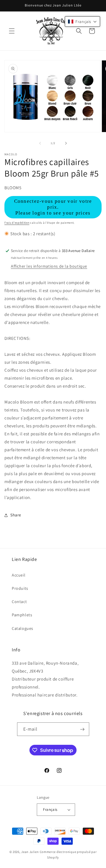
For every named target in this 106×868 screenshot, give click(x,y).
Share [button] (15, 515)
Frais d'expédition (16, 223)
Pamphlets (22, 614)
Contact (19, 601)
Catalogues (22, 628)
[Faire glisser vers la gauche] (40, 143)
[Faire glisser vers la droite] (65, 143)
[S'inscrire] (82, 729)
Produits (20, 588)
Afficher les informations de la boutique (49, 266)
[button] (11, 30)
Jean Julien (30, 852)
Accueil (18, 575)
